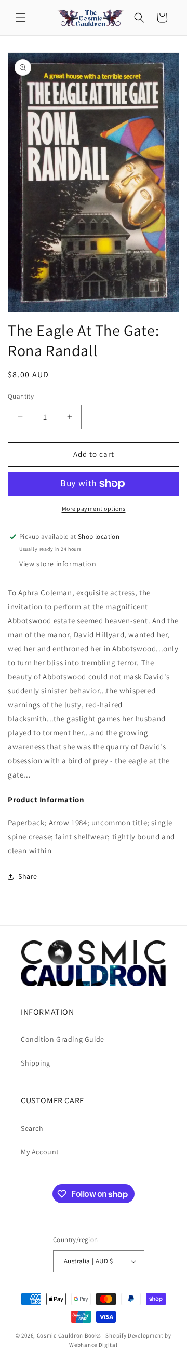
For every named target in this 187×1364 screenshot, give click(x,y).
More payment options (94, 508)
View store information (57, 563)
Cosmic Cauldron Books (69, 1335)
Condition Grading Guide (62, 1039)
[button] (20, 17)
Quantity (21, 396)
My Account (40, 1151)
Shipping (35, 1063)
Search (32, 1128)
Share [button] (27, 876)
